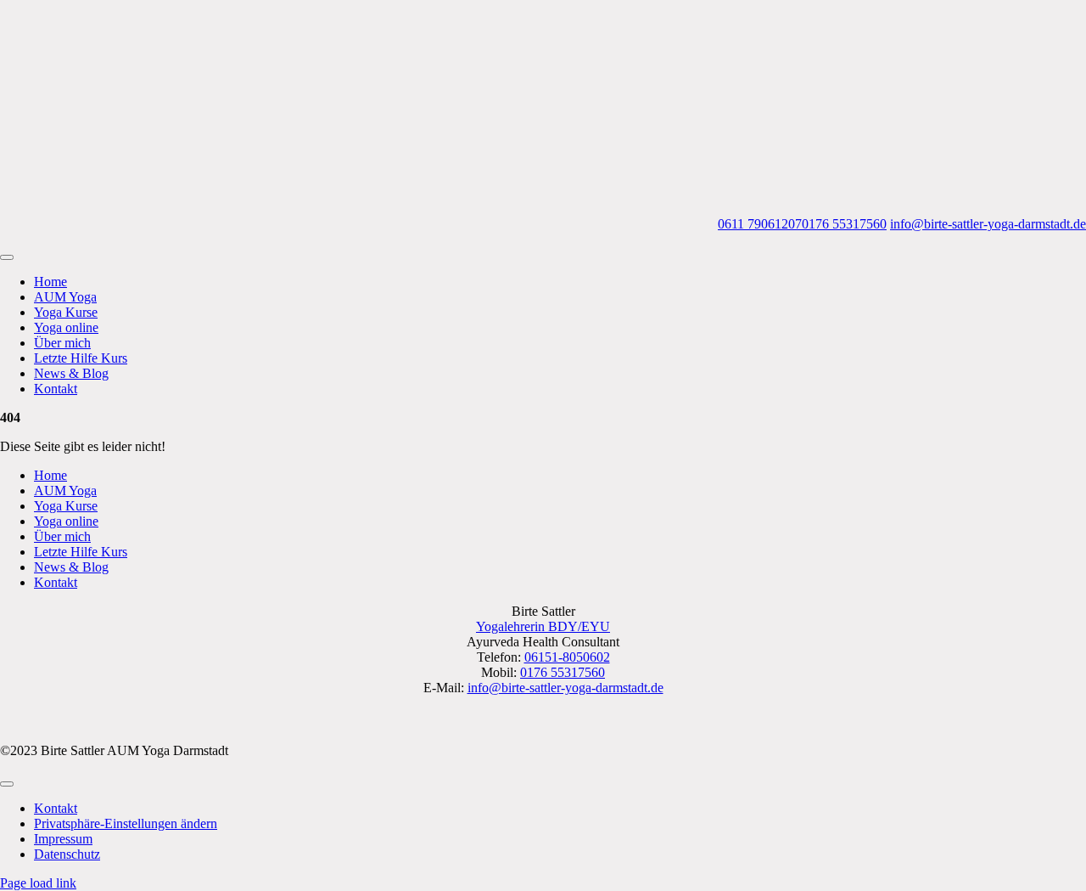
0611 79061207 (760, 224)
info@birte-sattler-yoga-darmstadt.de (988, 224)
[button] (125, 823)
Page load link (38, 883)
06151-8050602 (567, 657)
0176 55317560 (844, 224)
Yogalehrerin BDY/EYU (543, 626)
